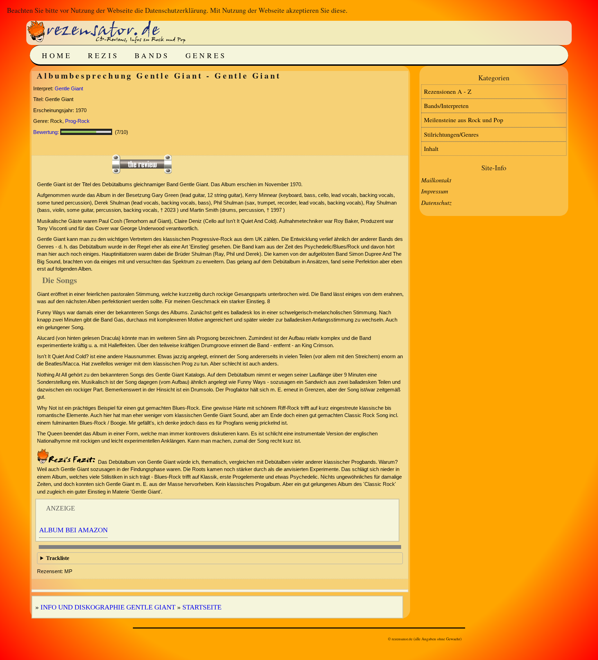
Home (57, 55)
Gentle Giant (69, 88)
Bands (152, 55)
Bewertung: (46, 132)
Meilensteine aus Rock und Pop (463, 120)
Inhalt (431, 148)
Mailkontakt (436, 180)
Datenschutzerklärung (176, 10)
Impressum (434, 191)
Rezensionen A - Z (447, 91)
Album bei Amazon (73, 530)
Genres (206, 55)
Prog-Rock (77, 121)
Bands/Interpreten (446, 105)
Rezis (103, 55)
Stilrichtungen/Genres (451, 134)
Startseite (201, 607)
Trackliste (57, 558)
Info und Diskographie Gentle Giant (107, 607)
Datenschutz (436, 202)
